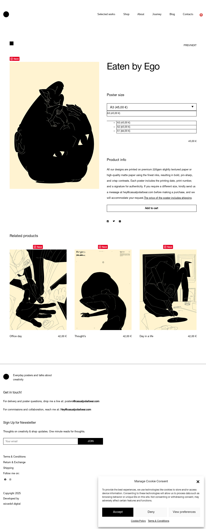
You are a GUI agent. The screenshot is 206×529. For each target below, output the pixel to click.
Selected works (106, 14)
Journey (157, 14)
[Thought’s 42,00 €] (103, 289)
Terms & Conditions (158, 521)
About (140, 14)
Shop (126, 14)
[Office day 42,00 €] (38, 289)
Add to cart (151, 208)
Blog (172, 14)
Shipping (8, 468)
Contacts (188, 14)
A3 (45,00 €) (123, 123)
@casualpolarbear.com (86, 401)
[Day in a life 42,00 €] (168, 289)
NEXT (194, 45)
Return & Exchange (14, 462)
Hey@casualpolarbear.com (76, 410)
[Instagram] (10, 479)
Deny (151, 512)
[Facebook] (5, 479)
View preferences (184, 512)
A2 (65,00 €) (123, 127)
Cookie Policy (138, 521)
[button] (198, 482)
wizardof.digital (12, 503)
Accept (118, 512)
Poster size (115, 95)
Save (16, 58)
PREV (187, 45)
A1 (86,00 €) (123, 131)
